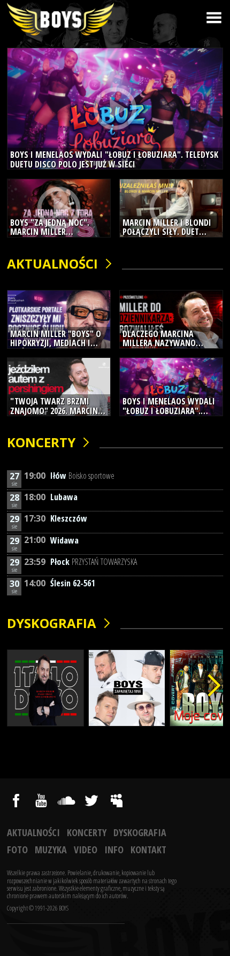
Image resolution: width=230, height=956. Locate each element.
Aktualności (52, 264)
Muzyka (51, 849)
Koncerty (41, 442)
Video (85, 849)
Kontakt (148, 849)
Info (114, 849)
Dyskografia (51, 623)
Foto (17, 849)
